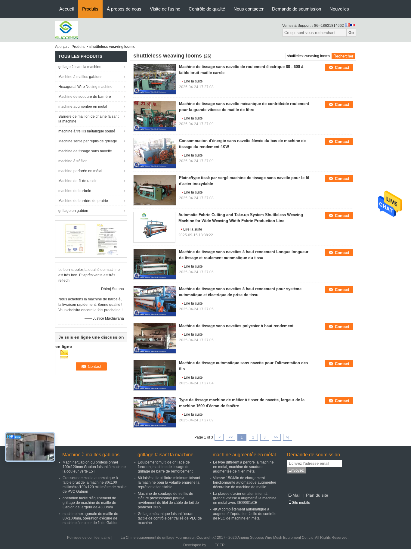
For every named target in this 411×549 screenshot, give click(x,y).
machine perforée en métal (80, 171)
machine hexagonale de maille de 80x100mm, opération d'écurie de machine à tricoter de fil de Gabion (91, 518)
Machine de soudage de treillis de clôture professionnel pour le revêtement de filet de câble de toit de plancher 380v (168, 500)
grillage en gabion (73, 211)
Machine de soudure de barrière (84, 97)
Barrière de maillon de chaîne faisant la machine (88, 118)
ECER (220, 545)
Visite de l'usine (165, 8)
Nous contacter (248, 8)
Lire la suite (193, 81)
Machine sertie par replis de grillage (87, 141)
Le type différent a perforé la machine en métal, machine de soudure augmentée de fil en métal (243, 466)
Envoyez (296, 470)
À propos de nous (124, 8)
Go (351, 32)
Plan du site (317, 495)
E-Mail (294, 495)
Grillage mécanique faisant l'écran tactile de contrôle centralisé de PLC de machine (170, 518)
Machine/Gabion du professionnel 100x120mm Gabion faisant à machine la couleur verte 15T (94, 466)
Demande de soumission (296, 8)
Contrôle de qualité (207, 8)
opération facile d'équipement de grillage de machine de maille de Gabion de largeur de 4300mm (89, 502)
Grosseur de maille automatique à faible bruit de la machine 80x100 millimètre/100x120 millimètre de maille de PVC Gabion (95, 485)
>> (276, 437)
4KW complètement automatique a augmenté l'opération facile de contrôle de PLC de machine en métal (245, 513)
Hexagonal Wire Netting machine (85, 87)
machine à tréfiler (72, 161)
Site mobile (301, 503)
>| (287, 437)
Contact (342, 67)
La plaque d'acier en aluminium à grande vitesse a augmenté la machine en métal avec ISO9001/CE (245, 498)
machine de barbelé (74, 191)
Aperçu (61, 47)
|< (219, 437)
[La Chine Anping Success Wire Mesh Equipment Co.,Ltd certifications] (74, 239)
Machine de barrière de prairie (83, 201)
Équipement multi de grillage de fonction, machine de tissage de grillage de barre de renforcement (165, 466)
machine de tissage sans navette (85, 151)
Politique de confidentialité (88, 537)
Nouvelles (339, 8)
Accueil (66, 8)
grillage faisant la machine (79, 67)
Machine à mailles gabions (80, 77)
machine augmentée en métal (82, 106)
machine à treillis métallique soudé (86, 131)
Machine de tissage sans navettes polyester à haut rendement (236, 326)
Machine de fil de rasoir (77, 181)
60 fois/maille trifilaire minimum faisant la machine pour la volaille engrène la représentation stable (169, 482)
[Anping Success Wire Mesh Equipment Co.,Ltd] (66, 30)
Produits (90, 8)
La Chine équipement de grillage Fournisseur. (158, 537)
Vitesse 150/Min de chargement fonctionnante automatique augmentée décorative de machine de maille (244, 482)
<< (230, 437)
